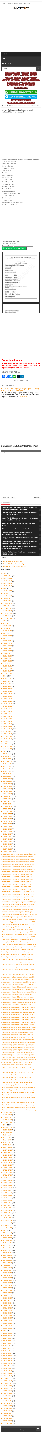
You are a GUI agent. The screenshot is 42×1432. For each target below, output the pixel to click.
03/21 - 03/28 (7, 646)
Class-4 (17, 75)
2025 (5, 573)
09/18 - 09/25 (7, 1363)
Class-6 (34, 75)
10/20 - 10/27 (7, 776)
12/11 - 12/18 (7, 1338)
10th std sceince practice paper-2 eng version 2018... (18, 897)
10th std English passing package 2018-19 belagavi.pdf (18, 919)
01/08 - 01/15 (7, 631)
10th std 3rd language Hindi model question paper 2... (18, 927)
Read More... (24, 396)
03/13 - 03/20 (7, 1416)
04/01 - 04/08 (7, 1200)
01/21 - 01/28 (7, 613)
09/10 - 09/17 (7, 1270)
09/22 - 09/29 (7, 786)
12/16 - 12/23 (7, 1130)
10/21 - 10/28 (7, 1147)
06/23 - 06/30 (7, 596)
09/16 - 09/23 (7, 1157)
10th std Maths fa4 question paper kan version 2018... (18, 1032)
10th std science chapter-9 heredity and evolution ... (17, 997)
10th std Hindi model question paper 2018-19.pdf (16, 912)
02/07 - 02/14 (7, 661)
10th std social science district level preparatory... (16, 1065)
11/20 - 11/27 (7, 1345)
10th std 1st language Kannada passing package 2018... (19, 947)
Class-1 (25, 73)
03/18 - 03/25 (7, 1202)
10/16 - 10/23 (7, 1358)
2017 (5, 1230)
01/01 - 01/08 (7, 1328)
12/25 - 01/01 (7, 1333)
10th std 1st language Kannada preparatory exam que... (19, 944)
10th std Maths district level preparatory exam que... (17, 907)
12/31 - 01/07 (7, 623)
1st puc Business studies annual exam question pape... (18, 1105)
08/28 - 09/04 (7, 1371)
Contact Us (10, 3)
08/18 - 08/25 (7, 799)
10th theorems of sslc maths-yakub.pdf (15, 529)
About (3, 3)
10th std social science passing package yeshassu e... (18, 856)
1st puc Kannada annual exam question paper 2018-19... (19, 1097)
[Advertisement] (21, 31)
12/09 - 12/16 (7, 1132)
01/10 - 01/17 (7, 671)
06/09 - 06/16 (7, 819)
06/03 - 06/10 (7, 1185)
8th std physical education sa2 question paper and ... (18, 954)
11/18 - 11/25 (7, 1137)
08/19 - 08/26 (7, 1165)
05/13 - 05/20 (7, 1192)
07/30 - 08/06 (7, 1285)
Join (3, 59)
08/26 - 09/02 (7, 1162)
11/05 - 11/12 (7, 1250)
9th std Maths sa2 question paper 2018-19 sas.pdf (17, 1062)
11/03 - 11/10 (7, 771)
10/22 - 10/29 (7, 1255)
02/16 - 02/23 (7, 734)
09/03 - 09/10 (7, 1273)
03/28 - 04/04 (7, 643)
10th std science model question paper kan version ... (18, 871)
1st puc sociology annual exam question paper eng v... (18, 1090)
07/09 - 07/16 (7, 1290)
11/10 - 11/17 (7, 769)
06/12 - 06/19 (7, 1393)
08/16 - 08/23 (7, 698)
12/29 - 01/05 (7, 754)
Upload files (6, 64)
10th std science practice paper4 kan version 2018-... (18, 866)
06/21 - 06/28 (7, 711)
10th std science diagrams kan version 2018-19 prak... (18, 979)
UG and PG (35, 80)
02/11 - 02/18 (7, 606)
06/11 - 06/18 (7, 1300)
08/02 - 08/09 (7, 703)
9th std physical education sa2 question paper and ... (18, 949)
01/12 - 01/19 (7, 746)
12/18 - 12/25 (7, 1335)
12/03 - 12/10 (7, 1240)
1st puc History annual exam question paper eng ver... (18, 1102)
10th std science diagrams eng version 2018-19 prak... (18, 982)
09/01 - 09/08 (7, 794)
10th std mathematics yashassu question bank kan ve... (19, 909)
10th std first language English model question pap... (18, 917)
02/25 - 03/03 (7, 603)
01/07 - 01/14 (7, 618)
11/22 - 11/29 (7, 681)
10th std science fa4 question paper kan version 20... (18, 977)
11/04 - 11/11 (7, 1142)
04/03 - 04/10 (7, 1408)
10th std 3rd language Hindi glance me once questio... (18, 1050)
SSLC (34, 78)
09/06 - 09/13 (7, 691)
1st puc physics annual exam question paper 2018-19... (19, 932)
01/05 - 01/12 (7, 749)
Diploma (25, 80)
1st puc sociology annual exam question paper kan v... (18, 1087)
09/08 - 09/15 (7, 791)
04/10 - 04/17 (7, 1406)
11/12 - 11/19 (7, 1248)
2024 (5, 588)
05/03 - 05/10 (7, 718)
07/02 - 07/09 (7, 1293)
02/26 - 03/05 (7, 1318)
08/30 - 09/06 (7, 693)
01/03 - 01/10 (7, 673)
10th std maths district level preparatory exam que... (17, 1072)
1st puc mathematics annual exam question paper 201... (19, 934)
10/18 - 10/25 (7, 688)
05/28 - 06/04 (7, 1305)
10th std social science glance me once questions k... (18, 964)
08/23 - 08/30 (7, 696)
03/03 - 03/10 (7, 844)
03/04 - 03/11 (7, 1207)
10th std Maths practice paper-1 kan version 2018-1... (18, 1019)
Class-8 (18, 78)
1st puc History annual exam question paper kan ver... (18, 1100)
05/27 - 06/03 (7, 1187)
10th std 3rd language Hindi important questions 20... (18, 1047)
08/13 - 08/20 (7, 1280)
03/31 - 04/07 (7, 834)
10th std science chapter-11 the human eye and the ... (18, 992)
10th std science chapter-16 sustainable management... (19, 987)
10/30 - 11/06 (7, 1353)
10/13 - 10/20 (7, 779)
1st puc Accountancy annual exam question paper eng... (19, 1110)
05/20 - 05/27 (7, 1190)
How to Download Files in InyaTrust (21, 103)
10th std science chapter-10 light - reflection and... (17, 994)
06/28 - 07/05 (7, 708)
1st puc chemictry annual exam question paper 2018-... (18, 937)
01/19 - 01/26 (7, 744)
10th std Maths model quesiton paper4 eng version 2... (18, 904)
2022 (5, 633)
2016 (5, 1330)
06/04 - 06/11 (7, 626)
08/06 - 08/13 (7, 1283)
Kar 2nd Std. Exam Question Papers (14, 564)
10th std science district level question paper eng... (17, 876)
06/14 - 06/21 (7, 713)
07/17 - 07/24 (7, 1381)
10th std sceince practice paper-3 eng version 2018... (18, 894)
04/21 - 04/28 (7, 831)
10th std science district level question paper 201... (17, 881)
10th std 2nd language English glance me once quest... (18, 1057)
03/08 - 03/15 (7, 726)
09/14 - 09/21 (7, 576)
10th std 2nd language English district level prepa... (17, 929)
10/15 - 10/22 (7, 1258)
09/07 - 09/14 (7, 578)
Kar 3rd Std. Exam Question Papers (14, 566)
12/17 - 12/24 (7, 1235)
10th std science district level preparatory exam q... (17, 884)
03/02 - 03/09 (7, 583)
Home (5, 54)
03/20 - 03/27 (7, 1413)
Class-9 (26, 78)
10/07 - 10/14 (7, 1150)
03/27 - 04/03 (7, 1411)
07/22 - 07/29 (7, 1170)
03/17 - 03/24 (7, 839)
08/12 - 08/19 (7, 1167)
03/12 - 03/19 (7, 1313)
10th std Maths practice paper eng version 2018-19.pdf (18, 902)
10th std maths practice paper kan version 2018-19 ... (18, 1024)
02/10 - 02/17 (7, 851)
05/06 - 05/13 (7, 1195)
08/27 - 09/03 (7, 1275)
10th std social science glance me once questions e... (18, 967)
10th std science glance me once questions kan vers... (18, 972)
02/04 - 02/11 (7, 608)
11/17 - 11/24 (7, 766)
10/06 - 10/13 (7, 781)
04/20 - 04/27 (7, 581)
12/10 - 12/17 (7, 1238)
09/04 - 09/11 (7, 1368)
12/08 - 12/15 (7, 759)
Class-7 (9, 78)
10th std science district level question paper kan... (17, 874)
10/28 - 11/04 (7, 1145)
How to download (21, 87)
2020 (5, 676)
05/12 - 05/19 (7, 826)
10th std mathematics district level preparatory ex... (17, 1082)
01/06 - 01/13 (7, 1122)
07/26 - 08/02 (7, 706)
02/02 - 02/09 (7, 739)
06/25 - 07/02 (7, 1295)
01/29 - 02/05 (7, 1325)
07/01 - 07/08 (7, 1175)
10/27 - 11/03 (7, 774)
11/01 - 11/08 (7, 683)
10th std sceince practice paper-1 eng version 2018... (18, 899)
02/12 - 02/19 (7, 1323)
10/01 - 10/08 (7, 1263)
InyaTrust (25, 1429)
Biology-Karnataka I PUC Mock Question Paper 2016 (20, 538)
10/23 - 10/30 (7, 1355)
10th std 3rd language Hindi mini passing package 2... (18, 1045)
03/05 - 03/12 (7, 1315)
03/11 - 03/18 (7, 1205)
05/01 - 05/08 (7, 1403)
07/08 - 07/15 (7, 1172)
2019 (5, 751)
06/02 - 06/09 (7, 821)
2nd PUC (15, 80)
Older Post (37, 497)
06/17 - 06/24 (7, 1180)
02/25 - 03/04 (7, 1210)
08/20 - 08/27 (7, 1278)
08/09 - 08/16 (7, 701)
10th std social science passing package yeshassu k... (18, 854)
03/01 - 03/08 (7, 729)
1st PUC (7, 80)
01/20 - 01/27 (7, 1117)
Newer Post (5, 497)
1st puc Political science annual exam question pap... (18, 1092)
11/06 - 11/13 (7, 1350)
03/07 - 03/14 (7, 651)
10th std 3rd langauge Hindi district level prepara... (17, 1085)
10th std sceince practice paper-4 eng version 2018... (18, 891)
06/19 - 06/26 (7, 1391)
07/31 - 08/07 (7, 1376)
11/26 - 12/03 (7, 1243)
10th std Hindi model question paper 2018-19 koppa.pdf (19, 914)
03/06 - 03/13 (7, 1418)
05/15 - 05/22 (7, 1398)
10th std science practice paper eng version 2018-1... (18, 969)
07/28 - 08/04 (7, 806)
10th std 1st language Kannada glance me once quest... (19, 1060)
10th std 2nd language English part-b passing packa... (18, 1052)
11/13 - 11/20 (7, 1348)
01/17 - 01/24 (7, 668)
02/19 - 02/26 (7, 1320)
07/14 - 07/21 (7, 809)
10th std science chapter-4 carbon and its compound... (18, 1002)
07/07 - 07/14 (7, 591)
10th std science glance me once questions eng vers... (18, 974)
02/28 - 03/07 (7, 653)
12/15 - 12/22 (7, 756)
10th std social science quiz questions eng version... (17, 959)
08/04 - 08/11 (7, 804)
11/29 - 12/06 (7, 678)
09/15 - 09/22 (7, 789)
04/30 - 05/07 (7, 628)
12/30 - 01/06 (7, 1127)
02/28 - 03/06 (7, 1421)
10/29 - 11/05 (7, 1253)
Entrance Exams (14, 83)
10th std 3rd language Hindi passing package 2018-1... (18, 1042)
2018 (5, 1125)
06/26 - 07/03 (7, 1388)
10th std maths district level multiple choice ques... (17, 1077)
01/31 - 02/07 (7, 663)
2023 (5, 621)
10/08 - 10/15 (7, 1260)
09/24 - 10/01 (7, 1265)
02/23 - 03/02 (7, 586)
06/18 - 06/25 (7, 1298)
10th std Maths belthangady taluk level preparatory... (18, 1039)
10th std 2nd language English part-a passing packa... (18, 1055)
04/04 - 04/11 (7, 641)
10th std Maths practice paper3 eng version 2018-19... (18, 1012)
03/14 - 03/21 (7, 648)
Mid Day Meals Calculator (21, 100)
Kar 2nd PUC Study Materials (12, 561)
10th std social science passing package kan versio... (18, 859)
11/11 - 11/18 (7, 1140)
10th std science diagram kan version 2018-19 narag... (18, 984)
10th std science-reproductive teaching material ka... (18, 864)
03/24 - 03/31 (7, 601)
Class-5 (25, 75)
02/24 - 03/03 (7, 846)
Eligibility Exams (29, 83)
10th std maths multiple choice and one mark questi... (18, 1070)
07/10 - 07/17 (7, 1383)
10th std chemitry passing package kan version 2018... (18, 922)
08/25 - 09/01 (7, 796)
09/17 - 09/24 (7, 1268)
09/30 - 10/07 (7, 1152)
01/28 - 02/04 (7, 611)
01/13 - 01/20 (7, 1120)
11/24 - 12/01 (7, 764)
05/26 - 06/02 (7, 598)
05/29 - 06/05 (7, 1396)
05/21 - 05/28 (7, 1308)
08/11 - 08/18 (7, 801)
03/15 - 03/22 (7, 724)
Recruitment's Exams (15, 85)
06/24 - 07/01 (7, 1177)
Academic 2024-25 (13, 73)
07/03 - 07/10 (7, 1386)
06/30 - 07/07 (7, 593)
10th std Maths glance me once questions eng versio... (18, 1029)
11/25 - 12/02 (7, 1135)
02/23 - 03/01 (7, 731)
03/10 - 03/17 (7, 841)
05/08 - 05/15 (7, 1401)
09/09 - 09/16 (7, 1160)
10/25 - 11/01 (7, 686)
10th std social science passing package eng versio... (18, 962)
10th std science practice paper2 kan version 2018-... (18, 869)
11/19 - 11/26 (7, 1245)
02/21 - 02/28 (7, 656)
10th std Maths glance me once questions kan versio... (18, 1027)
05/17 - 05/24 (7, 716)
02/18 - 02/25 (7, 1212)
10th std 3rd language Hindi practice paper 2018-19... (18, 924)
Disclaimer (27, 3)
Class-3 (9, 75)
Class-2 (34, 73)
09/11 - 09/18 (7, 1366)
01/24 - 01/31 (7, 666)
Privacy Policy (18, 3)
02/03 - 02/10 (7, 1112)
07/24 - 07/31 (7, 1378)
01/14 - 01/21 (7, 616)
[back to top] (38, 1428)
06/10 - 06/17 (7, 1182)
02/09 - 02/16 (7, 736)
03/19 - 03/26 (7, 1310)
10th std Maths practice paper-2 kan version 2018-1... (18, 1014)
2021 (5, 638)
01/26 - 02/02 (7, 741)
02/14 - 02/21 (7, 658)
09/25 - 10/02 (7, 1360)
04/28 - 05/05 (7, 829)
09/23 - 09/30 (7, 1155)
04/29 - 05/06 (7, 1197)
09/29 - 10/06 (7, 784)
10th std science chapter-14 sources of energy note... (18, 989)
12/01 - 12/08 (7, 761)
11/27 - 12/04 (7, 1343)
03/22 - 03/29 (7, 721)
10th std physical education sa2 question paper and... (18, 939)
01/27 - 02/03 (7, 1115)
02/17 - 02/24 (7, 849)
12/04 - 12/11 (7, 1340)
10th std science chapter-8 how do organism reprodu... (18, 999)
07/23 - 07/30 (7, 1288)
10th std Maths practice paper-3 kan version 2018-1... (18, 1007)
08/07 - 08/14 (7, 636)
